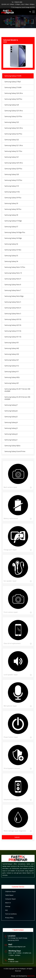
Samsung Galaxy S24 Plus (13, 99)
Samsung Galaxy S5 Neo (13, 250)
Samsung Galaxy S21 (12, 157)
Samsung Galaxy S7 (11, 227)
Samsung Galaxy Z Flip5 (13, 82)
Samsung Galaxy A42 (12, 348)
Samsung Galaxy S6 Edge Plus (15, 232)
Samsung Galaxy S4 (11, 261)
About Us (8, 903)
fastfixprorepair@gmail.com (16, 947)
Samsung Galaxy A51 (12, 343)
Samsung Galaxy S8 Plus (13, 209)
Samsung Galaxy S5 (11, 256)
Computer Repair (10, 899)
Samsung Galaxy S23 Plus (13, 116)
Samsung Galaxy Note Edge (14, 296)
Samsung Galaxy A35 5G (13, 319)
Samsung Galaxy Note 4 (13, 308)
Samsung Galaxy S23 (12, 122)
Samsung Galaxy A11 (12, 372)
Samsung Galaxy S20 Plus (13, 169)
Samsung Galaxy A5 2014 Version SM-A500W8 (17, 398)
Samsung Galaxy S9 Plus (13, 198)
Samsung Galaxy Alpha (12, 446)
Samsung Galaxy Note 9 (13, 279)
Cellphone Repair (10, 891)
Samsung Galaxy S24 (12, 105)
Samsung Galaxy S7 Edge (13, 221)
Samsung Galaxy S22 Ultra (14, 128)
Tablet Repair (9, 895)
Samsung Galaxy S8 (11, 215)
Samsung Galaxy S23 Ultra (14, 111)
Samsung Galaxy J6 (11, 411)
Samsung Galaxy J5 (11, 417)
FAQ (6, 910)
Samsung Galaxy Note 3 (13, 314)
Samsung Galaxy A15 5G (13, 331)
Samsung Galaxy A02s (12, 377)
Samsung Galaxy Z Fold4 (13, 87)
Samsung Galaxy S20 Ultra (14, 163)
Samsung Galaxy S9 (11, 203)
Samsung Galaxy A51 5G (13, 337)
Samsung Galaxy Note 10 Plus (15, 267)
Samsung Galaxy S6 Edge (13, 238)
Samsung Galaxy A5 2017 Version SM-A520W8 (17, 390)
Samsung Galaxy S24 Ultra (14, 93)
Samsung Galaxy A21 (12, 360)
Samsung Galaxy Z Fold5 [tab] (13, 76)
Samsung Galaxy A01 (12, 383)
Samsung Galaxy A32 (12, 354)
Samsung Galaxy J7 (11, 405)
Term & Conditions (11, 914)
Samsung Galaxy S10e (12, 192)
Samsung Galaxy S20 (12, 174)
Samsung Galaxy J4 (11, 422)
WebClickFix (31, 976)
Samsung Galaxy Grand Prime (15, 451)
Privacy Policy (9, 918)
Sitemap (7, 906)
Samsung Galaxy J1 (11, 440)
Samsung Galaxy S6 (11, 244)
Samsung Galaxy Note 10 (13, 273)
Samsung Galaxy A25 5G (13, 325)
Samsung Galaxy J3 (11, 428)
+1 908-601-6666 (17, 2)
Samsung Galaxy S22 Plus (13, 134)
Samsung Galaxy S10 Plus (13, 180)
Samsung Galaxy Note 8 (13, 285)
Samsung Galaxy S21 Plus (13, 151)
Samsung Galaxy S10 (12, 186)
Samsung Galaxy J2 (11, 434)
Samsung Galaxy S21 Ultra (14, 145)
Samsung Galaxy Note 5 (13, 302)
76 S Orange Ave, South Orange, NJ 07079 (23, 7)
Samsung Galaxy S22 (12, 140)
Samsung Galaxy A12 (12, 366)
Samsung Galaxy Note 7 (13, 290)
